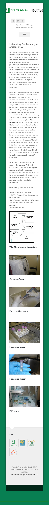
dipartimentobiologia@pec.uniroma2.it (24, 474)
